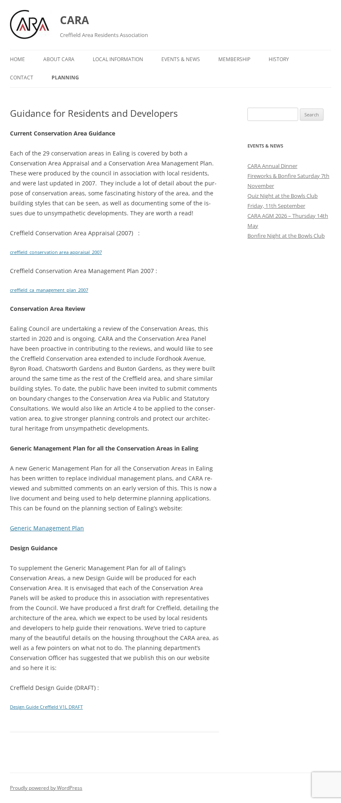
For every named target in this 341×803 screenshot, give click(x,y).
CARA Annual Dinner (272, 166)
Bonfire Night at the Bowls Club (286, 235)
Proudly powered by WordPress (46, 787)
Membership (234, 59)
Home (17, 59)
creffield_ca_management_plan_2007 (49, 290)
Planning (65, 77)
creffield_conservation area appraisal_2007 (56, 252)
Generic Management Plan (47, 528)
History (279, 59)
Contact (21, 77)
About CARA (58, 59)
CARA (74, 19)
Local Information (118, 59)
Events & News (180, 59)
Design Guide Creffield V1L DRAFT (46, 707)
